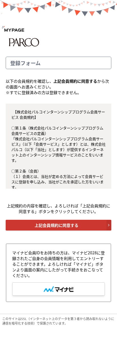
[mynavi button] (58, 289)
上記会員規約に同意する (56, 225)
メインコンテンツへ (116, 42)
